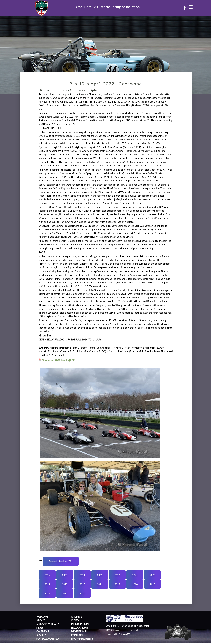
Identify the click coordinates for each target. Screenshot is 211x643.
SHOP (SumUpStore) (82, 638)
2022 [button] (117, 575)
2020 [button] (152, 575)
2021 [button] (135, 575)
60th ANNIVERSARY (47, 623)
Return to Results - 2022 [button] (61, 561)
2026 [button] (47, 575)
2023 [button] (99, 575)
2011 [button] (64, 593)
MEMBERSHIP (79, 631)
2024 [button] (82, 575)
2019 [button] (47, 584)
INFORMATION (80, 623)
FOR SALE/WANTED (47, 638)
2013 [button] (152, 584)
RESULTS (41, 635)
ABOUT (40, 620)
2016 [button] (99, 584)
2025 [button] (64, 575)
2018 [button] (64, 584)
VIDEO (75, 620)
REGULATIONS (79, 627)
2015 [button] (117, 584)
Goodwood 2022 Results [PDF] (59, 360)
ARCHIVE (76, 616)
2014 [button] (135, 584)
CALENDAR (42, 631)
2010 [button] (82, 593)
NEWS (39, 627)
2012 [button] (47, 593)
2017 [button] (82, 584)
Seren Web (126, 634)
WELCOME (42, 616)
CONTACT (77, 635)
